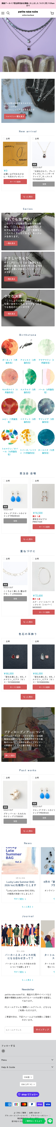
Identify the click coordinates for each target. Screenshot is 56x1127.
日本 (26, 1084)
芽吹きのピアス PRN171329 (40, 520)
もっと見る (28, 196)
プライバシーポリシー (39, 1115)
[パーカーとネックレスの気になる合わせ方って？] (20, 934)
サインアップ (42, 1029)
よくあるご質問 (20, 1112)
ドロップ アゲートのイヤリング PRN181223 (15, 514)
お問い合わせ (34, 1112)
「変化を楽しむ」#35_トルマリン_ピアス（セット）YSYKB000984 (44, 679)
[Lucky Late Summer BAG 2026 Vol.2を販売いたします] (20, 860)
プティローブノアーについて (16, 1115)
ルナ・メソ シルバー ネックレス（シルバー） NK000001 (43, 604)
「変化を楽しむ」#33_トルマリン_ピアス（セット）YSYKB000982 (15, 679)
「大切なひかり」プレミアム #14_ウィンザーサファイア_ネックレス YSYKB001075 (44, 175)
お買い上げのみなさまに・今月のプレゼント (14, 175)
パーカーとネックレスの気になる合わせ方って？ (20, 956)
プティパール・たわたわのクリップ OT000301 (15, 815)
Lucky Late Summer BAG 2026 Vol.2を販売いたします (20, 883)
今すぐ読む (19, 898)
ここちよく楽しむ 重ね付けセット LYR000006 (15, 592)
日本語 (26, 1077)
